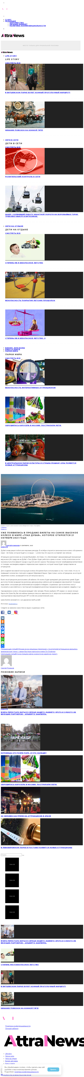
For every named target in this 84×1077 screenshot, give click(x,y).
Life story (11, 56)
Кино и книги (10, 1063)
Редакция (10, 21)
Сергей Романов (13, 545)
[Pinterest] (42, 635)
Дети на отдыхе (14, 226)
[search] (23, 855)
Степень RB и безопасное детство (24, 263)
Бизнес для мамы (11, 1061)
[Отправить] (42, 646)
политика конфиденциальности (26, 1072)
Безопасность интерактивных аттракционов (30, 388)
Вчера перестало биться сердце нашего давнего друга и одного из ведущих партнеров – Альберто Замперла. (38, 713)
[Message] (42, 642)
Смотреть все (13, 63)
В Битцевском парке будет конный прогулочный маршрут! (37, 93)
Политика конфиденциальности (28, 26)
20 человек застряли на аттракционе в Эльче (26, 816)
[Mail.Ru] (42, 625)
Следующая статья (8, 654)
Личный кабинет (19, 24)
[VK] (42, 618)
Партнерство (17, 23)
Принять (53, 1069)
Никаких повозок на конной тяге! (24, 130)
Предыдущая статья (9, 649)
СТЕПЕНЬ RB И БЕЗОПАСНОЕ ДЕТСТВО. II (25, 338)
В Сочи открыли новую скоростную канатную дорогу (36, 654)
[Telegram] (42, 632)
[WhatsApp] (42, 639)
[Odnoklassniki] (42, 621)
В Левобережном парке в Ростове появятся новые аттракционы (36, 848)
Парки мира (11, 351)
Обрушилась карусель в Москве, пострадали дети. (33, 425)
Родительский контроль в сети (22, 177)
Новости (4, 547)
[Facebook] (42, 628)
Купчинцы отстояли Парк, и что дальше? (24, 753)
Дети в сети (11, 140)
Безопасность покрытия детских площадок (30, 300)
